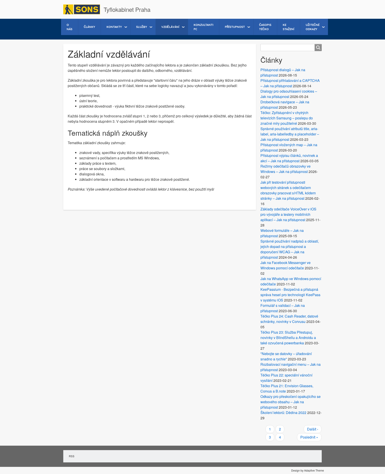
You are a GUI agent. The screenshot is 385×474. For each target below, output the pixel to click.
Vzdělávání (170, 27)
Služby (141, 27)
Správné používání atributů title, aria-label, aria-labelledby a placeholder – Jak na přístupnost (289, 134)
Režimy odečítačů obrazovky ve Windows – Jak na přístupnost (285, 169)
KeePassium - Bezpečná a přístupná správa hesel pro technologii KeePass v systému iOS (290, 295)
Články (89, 27)
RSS (71, 456)
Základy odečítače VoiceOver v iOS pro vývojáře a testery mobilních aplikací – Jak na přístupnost (288, 214)
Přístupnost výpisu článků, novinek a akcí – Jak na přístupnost (289, 158)
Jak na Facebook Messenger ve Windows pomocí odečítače (285, 265)
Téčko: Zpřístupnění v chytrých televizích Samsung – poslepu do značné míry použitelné (286, 118)
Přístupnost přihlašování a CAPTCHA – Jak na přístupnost (290, 83)
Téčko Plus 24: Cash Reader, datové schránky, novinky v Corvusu (289, 319)
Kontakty (114, 27)
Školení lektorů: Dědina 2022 (283, 412)
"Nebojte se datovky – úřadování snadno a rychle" (286, 356)
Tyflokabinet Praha (127, 9)
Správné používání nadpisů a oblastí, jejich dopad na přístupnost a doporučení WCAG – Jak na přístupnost (289, 249)
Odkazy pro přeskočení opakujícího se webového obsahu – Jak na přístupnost (290, 402)
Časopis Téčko (265, 27)
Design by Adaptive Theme (307, 470)
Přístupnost (235, 27)
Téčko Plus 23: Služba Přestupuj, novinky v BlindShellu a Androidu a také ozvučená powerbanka (288, 337)
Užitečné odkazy (312, 27)
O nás (69, 27)
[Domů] (83, 9)
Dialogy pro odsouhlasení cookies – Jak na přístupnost (288, 94)
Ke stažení (288, 27)
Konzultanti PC (203, 27)
